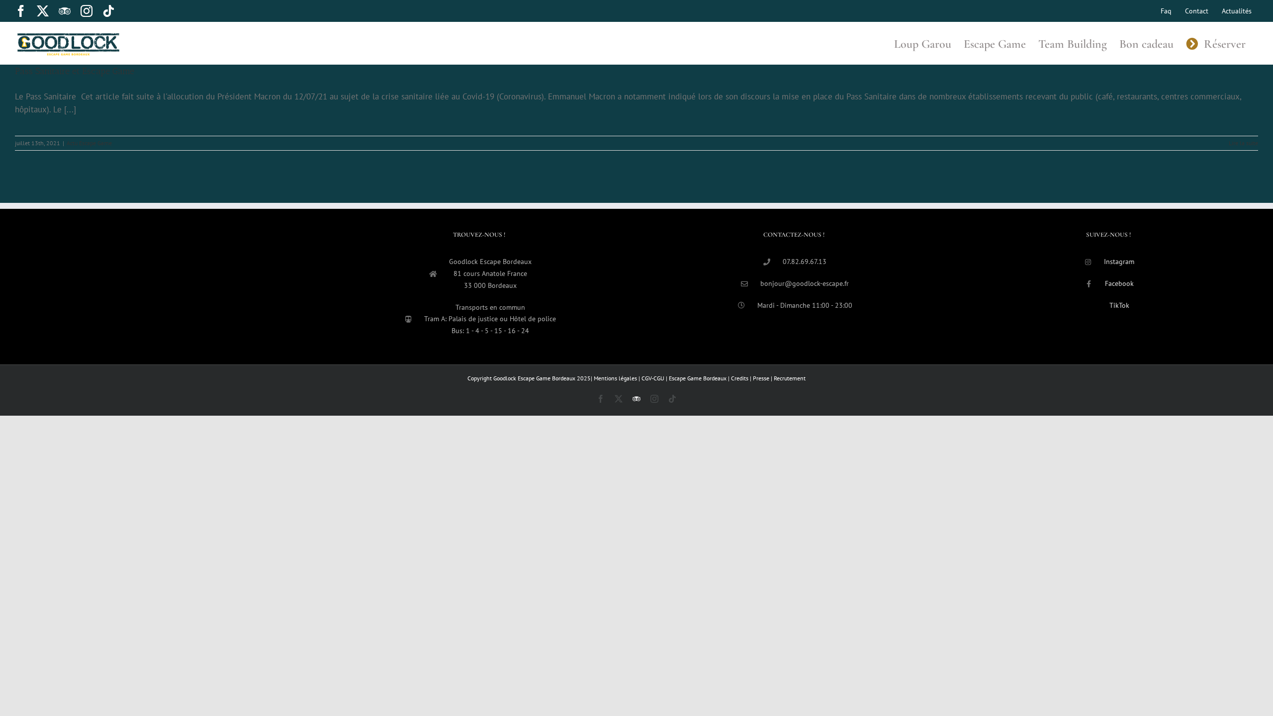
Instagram (1119, 261)
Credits (740, 378)
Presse (762, 378)
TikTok (1119, 305)
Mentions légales (616, 378)
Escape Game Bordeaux (698, 378)
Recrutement (790, 378)
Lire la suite (1243, 143)
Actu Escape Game (89, 143)
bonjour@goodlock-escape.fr (804, 283)
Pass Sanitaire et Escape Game (74, 71)
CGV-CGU (653, 378)
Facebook (1119, 283)
